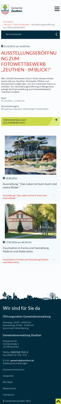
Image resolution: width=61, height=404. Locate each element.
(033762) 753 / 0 (19, 352)
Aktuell (8, 24)
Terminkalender (21, 24)
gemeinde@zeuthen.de (22, 360)
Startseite (8, 21)
